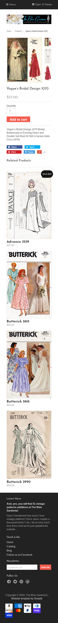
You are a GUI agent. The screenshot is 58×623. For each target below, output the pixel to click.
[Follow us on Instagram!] (28, 582)
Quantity (11, 106)
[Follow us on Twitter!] (15, 582)
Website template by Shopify (26, 598)
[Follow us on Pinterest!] (21, 582)
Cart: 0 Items (43, 4)
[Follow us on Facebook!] (9, 582)
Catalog (11, 546)
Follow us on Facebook (19, 554)
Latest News (14, 498)
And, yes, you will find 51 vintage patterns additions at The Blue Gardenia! (26, 507)
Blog (9, 550)
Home (10, 542)
